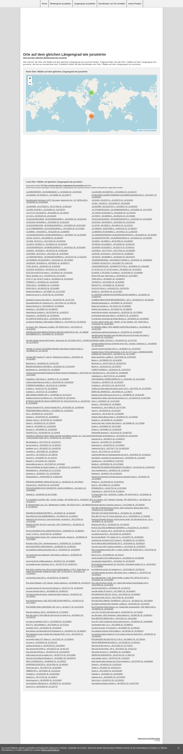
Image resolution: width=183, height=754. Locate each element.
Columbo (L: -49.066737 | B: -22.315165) (107, 382)
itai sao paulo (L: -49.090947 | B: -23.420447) (43, 445)
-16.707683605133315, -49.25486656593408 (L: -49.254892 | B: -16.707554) (122, 210)
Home (44, 3)
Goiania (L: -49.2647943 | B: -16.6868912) (42, 417)
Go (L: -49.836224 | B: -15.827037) (39, 414)
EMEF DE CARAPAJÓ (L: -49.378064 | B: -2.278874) (112, 392)
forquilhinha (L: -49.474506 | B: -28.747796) (109, 407)
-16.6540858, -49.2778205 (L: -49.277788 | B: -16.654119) (48, 207)
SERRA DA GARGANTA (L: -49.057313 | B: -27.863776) (113, 655)
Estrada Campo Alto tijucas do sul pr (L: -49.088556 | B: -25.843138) (118, 395)
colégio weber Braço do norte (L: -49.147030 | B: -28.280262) (50, 382)
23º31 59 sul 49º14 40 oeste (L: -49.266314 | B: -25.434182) (49, 273)
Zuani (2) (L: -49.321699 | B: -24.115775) (42, 687)
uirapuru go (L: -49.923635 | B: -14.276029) (108, 677)
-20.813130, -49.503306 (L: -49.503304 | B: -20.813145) (113, 222)
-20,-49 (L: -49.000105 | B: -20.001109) (41, 216)
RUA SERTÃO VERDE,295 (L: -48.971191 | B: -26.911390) (114, 618)
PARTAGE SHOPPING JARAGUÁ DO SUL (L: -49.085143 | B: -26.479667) (54, 482)
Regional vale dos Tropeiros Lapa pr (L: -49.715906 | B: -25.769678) (118, 505)
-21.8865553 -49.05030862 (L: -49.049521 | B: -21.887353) (115, 232)
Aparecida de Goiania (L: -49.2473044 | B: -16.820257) (47, 312)
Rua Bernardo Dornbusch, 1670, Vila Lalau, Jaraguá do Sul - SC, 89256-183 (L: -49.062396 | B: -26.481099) (57, 201)
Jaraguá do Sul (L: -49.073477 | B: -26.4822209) (110, 448)
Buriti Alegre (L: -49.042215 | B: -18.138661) (43, 370)
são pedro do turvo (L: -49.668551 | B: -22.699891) (111, 652)
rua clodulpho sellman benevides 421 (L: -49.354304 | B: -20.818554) (53, 550)
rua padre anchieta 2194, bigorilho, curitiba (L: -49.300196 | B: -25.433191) (121, 604)
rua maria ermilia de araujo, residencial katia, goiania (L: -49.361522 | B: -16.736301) (54, 595)
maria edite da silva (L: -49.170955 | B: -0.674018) (45, 464)
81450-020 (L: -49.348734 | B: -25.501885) (42, 288)
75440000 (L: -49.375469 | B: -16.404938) (108, 282)
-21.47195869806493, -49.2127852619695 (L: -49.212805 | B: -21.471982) (55, 229)
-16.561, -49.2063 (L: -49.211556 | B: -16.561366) (111, 203)
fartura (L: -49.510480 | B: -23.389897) (106, 404)
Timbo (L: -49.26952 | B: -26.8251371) (106, 668)
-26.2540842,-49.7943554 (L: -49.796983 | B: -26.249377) (48, 195)
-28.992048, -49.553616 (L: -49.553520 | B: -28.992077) (48, 263)
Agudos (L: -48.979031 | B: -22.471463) (107, 292)
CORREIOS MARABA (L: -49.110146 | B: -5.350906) (46, 385)
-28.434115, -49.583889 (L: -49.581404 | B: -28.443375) (113, 257)
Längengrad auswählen (84, 3)
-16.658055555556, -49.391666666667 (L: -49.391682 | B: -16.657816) (54, 192)
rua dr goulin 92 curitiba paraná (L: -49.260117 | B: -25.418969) (50, 561)
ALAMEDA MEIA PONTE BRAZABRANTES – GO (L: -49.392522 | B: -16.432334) (123, 300)
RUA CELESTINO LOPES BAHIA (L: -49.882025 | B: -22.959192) (51, 547)
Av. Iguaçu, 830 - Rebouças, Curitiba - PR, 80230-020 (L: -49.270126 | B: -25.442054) (54, 328)
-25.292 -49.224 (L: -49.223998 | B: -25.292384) (44, 238)
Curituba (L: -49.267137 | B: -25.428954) (41, 392)
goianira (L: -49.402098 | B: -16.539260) (107, 420)
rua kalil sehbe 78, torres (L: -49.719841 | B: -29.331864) (113, 591)
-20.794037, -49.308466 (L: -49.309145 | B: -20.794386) (113, 216)
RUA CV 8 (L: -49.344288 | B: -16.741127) (108, 555)
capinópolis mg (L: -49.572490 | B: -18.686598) (110, 373)
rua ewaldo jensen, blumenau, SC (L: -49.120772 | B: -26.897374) (51, 564)
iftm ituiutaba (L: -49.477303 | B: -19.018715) (43, 442)
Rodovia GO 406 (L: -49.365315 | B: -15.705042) (110, 525)
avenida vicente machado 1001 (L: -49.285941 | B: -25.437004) (116, 349)
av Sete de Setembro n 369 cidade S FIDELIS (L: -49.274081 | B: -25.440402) (56, 322)
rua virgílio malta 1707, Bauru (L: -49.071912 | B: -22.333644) (50, 639)
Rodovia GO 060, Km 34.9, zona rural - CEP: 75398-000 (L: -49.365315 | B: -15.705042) (55, 526)
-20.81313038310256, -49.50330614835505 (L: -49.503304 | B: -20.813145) (56, 225)
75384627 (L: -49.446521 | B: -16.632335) (42, 282)
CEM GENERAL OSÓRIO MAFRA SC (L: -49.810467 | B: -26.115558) (118, 379)
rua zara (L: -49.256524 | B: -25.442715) (41, 643)
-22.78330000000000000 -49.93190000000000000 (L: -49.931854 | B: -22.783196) (124, 235)
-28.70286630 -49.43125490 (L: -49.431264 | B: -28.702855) (49, 260)
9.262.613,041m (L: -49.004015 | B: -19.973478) (110, 288)
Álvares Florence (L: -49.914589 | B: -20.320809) (45, 306)
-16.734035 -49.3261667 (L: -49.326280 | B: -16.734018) (114, 213)
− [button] (30, 82)
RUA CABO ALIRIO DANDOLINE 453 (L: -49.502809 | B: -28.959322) (118, 543)
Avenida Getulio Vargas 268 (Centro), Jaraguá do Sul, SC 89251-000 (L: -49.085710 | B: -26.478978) (59, 342)
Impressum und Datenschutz (149, 739)
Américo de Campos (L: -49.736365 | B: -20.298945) (112, 309)
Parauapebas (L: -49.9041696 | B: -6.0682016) (44, 477)
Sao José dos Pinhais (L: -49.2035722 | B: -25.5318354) (48, 652)
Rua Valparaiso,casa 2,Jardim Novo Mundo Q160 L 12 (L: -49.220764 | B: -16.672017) (54, 635)
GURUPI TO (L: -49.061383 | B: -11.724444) (43, 433)
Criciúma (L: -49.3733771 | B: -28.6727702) (108, 385)
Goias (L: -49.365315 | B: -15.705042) (40, 423)
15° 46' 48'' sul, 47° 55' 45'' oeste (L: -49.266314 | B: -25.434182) (116, 270)
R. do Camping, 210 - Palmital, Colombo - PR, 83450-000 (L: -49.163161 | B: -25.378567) (121, 501)
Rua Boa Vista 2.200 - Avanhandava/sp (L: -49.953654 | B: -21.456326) (53, 543)
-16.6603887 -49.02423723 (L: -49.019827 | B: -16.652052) (115, 207)
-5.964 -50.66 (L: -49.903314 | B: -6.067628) (43, 266)
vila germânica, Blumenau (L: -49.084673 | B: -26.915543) (48, 683)
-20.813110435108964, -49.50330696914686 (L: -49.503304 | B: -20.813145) (56, 219)
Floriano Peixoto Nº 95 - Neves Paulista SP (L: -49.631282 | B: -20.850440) (55, 407)
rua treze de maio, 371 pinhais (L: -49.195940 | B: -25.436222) (116, 628)
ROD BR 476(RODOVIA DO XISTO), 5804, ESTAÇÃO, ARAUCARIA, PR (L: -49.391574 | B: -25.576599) (120, 509)
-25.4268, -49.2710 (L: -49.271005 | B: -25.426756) (46, 241)
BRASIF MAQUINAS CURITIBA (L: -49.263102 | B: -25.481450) (50, 367)
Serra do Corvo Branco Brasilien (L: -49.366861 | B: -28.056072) (51, 658)
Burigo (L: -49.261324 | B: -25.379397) (106, 367)
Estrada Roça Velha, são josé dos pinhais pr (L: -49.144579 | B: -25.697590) (121, 398)
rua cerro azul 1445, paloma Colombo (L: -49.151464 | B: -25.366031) (119, 547)
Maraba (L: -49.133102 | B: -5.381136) (41, 461)
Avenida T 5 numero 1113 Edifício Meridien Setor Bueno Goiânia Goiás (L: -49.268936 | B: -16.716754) (54, 350)
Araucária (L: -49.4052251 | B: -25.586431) (42, 316)
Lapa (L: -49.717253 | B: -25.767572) (106, 452)
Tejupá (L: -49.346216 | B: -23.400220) (107, 665)
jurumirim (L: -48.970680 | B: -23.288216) (42, 452)
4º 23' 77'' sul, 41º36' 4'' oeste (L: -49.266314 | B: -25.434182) (49, 279)
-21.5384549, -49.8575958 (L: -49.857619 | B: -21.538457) (114, 229)
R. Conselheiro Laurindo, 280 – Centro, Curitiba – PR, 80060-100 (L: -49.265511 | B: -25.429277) (59, 501)
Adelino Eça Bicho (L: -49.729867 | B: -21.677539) (45, 292)
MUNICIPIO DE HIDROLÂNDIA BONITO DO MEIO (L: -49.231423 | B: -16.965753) (123, 467)
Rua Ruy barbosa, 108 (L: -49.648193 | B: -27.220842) (47, 612)
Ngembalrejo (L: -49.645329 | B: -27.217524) (43, 470)
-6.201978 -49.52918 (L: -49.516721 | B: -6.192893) (46, 270)
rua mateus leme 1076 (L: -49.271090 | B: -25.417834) (113, 598)
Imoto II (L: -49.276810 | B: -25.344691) (107, 442)
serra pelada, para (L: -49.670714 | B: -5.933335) (111, 658)
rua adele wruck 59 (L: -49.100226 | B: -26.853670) (111, 534)
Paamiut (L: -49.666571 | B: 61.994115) (107, 474)
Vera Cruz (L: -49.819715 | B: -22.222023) (108, 680)
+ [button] (30, 78)
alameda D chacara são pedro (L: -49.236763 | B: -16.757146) (50, 300)
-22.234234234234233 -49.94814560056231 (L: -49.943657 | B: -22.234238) (56, 235)
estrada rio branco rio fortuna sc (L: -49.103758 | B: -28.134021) (50, 398)
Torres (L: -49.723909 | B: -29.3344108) (107, 671)
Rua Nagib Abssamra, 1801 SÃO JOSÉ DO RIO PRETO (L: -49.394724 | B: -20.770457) (55, 602)
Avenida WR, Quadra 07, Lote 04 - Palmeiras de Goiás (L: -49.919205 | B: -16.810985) (54, 358)
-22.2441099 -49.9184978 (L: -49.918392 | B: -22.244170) (114, 192)
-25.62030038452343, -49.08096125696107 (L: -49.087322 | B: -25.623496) (56, 247)
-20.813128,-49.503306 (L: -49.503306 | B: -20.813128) (47, 222)
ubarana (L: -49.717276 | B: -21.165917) (41, 677)
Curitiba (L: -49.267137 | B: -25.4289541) (42, 389)
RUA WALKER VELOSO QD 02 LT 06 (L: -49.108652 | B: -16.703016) (118, 639)
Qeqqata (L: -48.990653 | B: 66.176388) (41, 495)
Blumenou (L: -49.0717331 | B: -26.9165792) (109, 363)
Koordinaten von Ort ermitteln (111, 3)
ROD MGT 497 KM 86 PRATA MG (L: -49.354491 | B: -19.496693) (117, 513)
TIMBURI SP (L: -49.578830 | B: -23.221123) (43, 671)
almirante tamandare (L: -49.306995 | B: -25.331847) (112, 303)
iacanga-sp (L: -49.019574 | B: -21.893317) (108, 439)
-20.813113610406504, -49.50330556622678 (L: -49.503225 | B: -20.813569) (122, 219)
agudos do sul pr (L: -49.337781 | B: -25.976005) (45, 295)
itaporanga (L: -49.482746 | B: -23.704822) (108, 445)
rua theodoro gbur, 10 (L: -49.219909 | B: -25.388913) (112, 625)
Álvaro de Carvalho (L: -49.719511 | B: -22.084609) (111, 306)
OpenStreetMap (150, 130)
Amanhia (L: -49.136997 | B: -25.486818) (42, 309)
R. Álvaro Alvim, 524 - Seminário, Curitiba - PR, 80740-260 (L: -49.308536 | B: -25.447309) (122, 496)
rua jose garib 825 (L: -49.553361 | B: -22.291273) (111, 588)
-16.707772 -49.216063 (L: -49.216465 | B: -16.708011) (47, 213)
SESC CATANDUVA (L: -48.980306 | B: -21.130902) (46, 661)
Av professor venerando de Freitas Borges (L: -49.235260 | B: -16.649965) (120, 319)
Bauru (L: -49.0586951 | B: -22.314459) (107, 360)
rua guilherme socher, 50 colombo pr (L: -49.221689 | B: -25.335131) (118, 570)
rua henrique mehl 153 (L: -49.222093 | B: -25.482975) (47, 578)
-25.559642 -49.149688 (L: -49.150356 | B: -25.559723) (113, 244)
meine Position (134, 3)
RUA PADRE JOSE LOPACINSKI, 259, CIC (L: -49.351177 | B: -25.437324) (55, 607)
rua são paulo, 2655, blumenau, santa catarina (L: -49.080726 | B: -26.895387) (122, 615)
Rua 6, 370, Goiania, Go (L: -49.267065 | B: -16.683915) (113, 531)
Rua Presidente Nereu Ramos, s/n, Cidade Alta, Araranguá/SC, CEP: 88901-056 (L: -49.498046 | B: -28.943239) (124, 608)
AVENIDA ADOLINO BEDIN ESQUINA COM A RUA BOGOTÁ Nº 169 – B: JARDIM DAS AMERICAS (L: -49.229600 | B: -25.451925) (57, 333)
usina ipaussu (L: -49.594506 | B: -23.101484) (44, 680)
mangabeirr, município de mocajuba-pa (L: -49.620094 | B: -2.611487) (119, 458)
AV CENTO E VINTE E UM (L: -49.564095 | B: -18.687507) (48, 319)
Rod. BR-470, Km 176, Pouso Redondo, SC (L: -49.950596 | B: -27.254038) (121, 516)
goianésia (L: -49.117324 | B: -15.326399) (108, 414)
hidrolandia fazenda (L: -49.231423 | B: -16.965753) (112, 433)
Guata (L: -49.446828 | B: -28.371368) (106, 426)
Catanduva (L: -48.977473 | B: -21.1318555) (109, 376)
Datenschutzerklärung (50, 750)
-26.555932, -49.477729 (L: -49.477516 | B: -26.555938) (113, 251)
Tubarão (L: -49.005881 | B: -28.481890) (107, 674)
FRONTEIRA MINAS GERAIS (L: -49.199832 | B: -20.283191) (49, 411)
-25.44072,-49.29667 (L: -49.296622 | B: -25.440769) (46, 244)
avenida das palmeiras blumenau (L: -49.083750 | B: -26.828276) (117, 332)
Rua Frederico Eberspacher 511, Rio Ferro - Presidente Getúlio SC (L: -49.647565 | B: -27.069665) (124, 565)
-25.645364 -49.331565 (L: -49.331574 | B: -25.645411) (113, 247)
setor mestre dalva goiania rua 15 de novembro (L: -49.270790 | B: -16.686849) (122, 661)
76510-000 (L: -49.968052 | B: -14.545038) (42, 285)
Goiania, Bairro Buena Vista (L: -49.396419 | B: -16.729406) (115, 417)
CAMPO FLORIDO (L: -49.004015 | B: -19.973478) (111, 370)
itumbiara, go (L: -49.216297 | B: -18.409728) (43, 448)
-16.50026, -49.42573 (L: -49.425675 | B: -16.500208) (112, 200)
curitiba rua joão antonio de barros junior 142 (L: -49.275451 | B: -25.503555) (121, 389)
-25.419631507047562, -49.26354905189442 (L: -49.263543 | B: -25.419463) (122, 238)
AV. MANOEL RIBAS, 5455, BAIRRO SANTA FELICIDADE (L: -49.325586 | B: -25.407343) (121, 328)
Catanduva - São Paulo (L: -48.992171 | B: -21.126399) (47, 379)
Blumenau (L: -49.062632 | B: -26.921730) (42, 363)
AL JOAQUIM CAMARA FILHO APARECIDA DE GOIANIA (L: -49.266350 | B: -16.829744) (121, 296)
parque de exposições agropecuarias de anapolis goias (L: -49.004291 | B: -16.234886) (121, 478)
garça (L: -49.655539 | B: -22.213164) (106, 411)
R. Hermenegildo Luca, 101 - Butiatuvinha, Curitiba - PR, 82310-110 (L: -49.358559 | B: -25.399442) (59, 506)
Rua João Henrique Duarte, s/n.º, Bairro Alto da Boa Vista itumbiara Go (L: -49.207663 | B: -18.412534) (120, 584)
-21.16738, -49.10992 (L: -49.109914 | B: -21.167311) (112, 225)
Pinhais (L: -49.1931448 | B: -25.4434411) (108, 482)
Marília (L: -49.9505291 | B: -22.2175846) (108, 464)
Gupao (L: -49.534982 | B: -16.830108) (107, 430)
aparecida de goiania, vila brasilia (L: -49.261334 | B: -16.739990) (117, 312)
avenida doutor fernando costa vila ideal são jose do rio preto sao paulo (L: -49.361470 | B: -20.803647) (121, 336)
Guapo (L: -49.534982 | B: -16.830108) (41, 426)
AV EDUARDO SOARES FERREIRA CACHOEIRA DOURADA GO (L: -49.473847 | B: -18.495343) (124, 196)
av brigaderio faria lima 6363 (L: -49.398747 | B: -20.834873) (115, 316)
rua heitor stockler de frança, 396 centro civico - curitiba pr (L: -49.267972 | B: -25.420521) (121, 574)
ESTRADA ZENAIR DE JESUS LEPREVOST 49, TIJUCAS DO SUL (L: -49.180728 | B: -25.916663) (58, 402)
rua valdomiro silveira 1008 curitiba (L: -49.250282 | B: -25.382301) (118, 631)
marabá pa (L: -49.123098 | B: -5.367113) (108, 461)
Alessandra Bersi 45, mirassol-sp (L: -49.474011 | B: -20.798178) (51, 303)
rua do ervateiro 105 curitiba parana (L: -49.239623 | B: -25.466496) (118, 558)
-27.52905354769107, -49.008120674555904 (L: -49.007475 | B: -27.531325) (56, 257)
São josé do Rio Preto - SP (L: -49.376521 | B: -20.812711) (114, 649)
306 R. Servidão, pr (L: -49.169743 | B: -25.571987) (46, 276)
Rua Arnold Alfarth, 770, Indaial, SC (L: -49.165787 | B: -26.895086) (118, 537)
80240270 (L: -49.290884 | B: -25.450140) (108, 285)
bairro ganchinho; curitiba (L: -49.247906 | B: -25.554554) (114, 357)
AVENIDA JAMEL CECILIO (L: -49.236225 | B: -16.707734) (114, 341)
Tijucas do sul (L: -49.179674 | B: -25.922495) (43, 668)
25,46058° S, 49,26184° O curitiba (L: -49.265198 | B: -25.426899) (117, 273)
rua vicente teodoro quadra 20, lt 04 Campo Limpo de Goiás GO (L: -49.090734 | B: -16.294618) (124, 635)
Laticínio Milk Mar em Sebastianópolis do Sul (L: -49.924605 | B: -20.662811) (121, 455)
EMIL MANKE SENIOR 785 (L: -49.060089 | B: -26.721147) (49, 395)
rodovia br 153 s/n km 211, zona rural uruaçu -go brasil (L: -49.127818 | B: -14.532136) (54, 520)
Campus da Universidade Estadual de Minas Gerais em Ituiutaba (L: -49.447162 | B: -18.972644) (58, 374)
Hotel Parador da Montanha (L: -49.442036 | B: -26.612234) (115, 436)
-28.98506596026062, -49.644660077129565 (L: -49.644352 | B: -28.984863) (122, 260)
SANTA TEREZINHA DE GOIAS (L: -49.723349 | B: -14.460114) (116, 643)
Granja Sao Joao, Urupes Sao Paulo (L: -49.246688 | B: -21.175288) (118, 423)
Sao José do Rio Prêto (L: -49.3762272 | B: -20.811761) (47, 649)
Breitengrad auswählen (60, 3)
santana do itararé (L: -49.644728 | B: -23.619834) (45, 646)
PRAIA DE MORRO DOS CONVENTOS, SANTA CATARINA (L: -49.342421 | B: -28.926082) (56, 489)
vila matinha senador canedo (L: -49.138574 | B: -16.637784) (115, 683)
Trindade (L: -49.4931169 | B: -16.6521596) (43, 674)
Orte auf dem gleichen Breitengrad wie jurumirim (45, 58)
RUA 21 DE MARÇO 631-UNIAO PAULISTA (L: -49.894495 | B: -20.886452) (55, 531)
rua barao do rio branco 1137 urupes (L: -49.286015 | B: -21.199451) (118, 540)
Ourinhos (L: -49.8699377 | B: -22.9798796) (43, 474)
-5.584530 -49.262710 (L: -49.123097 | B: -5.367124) (112, 263)
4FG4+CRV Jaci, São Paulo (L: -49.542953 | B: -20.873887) (115, 276)
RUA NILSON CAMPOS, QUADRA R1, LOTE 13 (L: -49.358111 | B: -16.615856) (122, 601)
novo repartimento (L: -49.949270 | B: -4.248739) (110, 470)
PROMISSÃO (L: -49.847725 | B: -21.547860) (109, 488)
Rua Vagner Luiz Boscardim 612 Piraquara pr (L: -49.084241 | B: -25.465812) (56, 631)
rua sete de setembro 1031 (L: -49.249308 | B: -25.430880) (49, 622)
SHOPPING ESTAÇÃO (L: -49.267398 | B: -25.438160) (47, 665)
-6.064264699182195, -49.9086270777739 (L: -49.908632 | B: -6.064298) (120, 266)
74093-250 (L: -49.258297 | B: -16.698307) (108, 279)
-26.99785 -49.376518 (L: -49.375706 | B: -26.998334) (113, 254)
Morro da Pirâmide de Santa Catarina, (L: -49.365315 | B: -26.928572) (53, 467)
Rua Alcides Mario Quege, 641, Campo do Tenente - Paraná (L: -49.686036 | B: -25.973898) (56, 538)
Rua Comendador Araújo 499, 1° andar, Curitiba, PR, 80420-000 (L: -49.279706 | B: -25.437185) (124, 551)
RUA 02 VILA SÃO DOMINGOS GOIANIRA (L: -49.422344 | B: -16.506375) (120, 528)
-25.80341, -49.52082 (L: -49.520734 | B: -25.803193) (47, 251)
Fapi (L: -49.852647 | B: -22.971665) (106, 401)
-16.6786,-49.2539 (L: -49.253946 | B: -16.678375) (45, 210)
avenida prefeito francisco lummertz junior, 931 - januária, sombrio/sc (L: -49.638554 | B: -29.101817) (124, 345)
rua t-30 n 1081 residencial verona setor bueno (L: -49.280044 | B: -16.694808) (122, 622)
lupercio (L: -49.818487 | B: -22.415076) (41, 458)
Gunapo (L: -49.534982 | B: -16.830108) (41, 430)
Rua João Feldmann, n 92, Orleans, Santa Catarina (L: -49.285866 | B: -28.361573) (58, 583)
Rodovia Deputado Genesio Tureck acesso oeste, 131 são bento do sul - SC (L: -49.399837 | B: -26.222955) (122, 520)
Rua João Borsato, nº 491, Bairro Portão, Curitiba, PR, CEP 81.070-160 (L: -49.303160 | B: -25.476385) (120, 579)
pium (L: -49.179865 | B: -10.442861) (106, 485)
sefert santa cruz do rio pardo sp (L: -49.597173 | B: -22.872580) (51, 655)
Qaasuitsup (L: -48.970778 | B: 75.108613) (108, 491)
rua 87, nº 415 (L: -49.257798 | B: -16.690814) (44, 534)
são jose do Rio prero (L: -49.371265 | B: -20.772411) (112, 646)
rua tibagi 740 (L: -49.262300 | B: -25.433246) (43, 628)
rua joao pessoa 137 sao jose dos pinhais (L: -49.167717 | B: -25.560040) (54, 588)
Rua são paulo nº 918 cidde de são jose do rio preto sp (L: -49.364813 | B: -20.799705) (54, 616)
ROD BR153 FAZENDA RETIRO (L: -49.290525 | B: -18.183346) (50, 513)
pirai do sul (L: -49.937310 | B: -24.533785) (42, 485)
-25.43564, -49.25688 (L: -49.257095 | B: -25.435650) (112, 241)
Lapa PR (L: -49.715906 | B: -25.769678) (42, 455)
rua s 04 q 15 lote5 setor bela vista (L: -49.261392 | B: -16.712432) (117, 612)
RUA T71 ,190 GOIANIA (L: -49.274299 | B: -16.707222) (47, 625)
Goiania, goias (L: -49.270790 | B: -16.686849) (44, 420)
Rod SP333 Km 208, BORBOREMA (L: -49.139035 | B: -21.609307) (52, 516)
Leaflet (140, 130)
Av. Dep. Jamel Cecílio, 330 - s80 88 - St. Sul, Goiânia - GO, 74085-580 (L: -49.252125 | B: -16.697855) (120, 323)
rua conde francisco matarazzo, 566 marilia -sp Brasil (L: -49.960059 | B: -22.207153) (54, 556)
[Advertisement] (91, 30)
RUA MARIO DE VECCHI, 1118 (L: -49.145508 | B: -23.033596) (116, 594)
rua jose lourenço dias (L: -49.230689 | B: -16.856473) (47, 591)
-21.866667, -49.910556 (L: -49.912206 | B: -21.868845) (48, 232)
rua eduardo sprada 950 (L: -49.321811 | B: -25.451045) (113, 561)
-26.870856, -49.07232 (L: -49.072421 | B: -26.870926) (47, 254)
